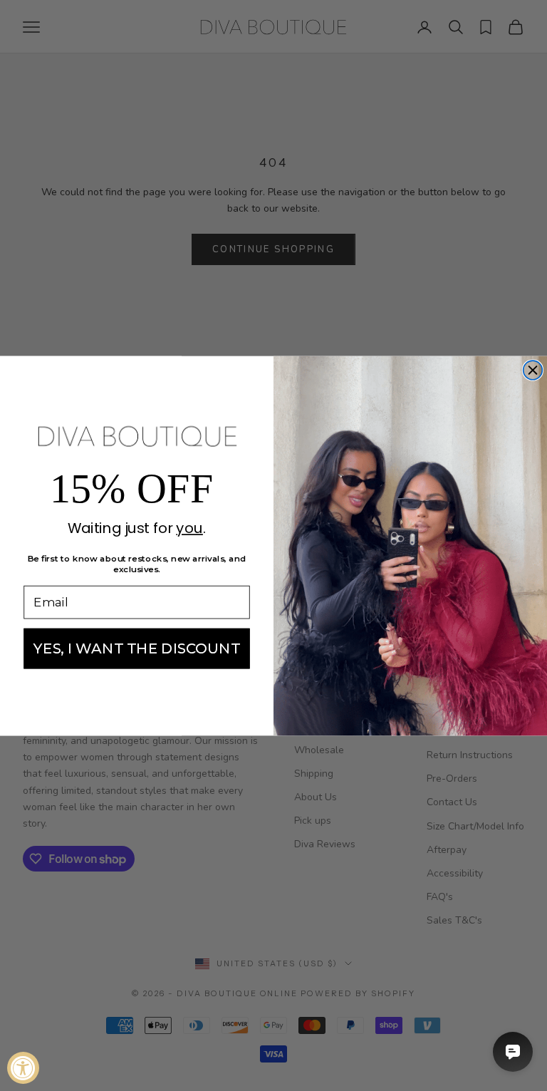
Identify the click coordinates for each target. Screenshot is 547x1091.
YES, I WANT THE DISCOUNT (136, 647)
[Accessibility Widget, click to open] (23, 1068)
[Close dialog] (533, 370)
